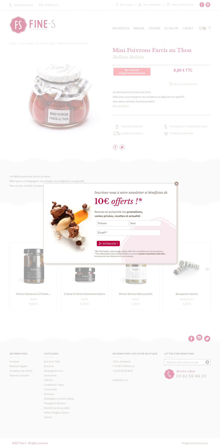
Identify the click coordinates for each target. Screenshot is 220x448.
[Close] (176, 184)
